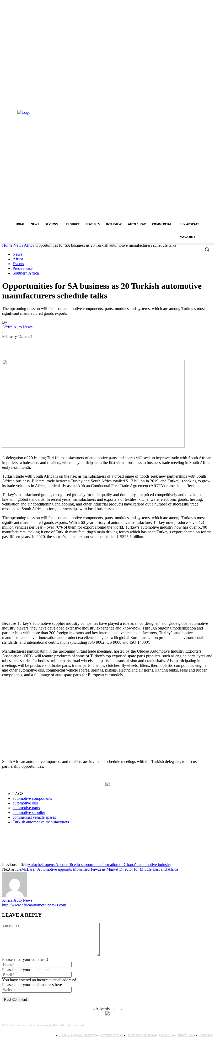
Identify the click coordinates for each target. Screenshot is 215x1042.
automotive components (32, 798)
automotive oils (25, 803)
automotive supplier (29, 812)
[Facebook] (49, 344)
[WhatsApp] (87, 344)
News (18, 245)
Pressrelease (23, 268)
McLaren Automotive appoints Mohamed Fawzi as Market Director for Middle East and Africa (99, 869)
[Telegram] (124, 344)
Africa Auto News (17, 327)
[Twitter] (12, 104)
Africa (29, 245)
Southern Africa (26, 273)
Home (7, 245)
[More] (144, 344)
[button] (207, 249)
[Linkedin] (5, 104)
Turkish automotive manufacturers (41, 822)
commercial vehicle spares (34, 817)
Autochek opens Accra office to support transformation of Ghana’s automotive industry (99, 864)
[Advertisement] (107, 580)
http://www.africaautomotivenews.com (34, 905)
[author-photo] (14, 895)
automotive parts (26, 808)
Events (18, 263)
